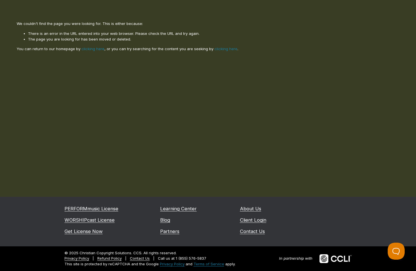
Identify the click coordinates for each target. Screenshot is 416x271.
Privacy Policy (172, 264)
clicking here (93, 48)
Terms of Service (209, 264)
